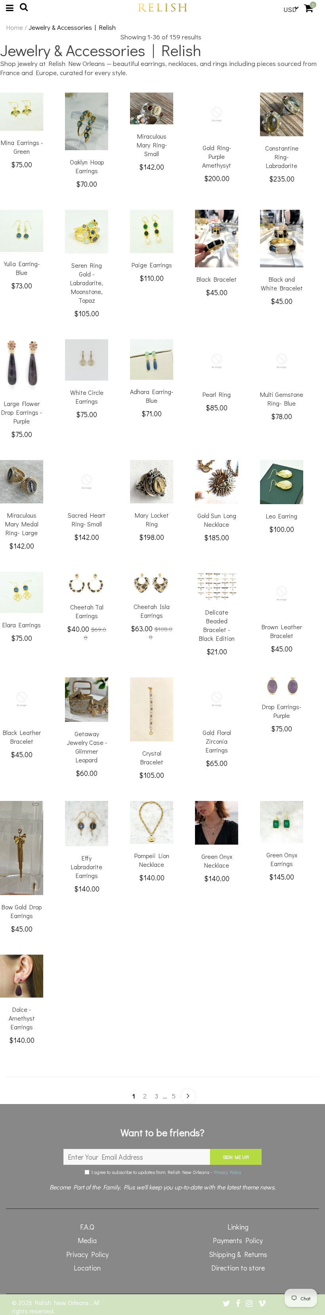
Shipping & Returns (238, 1254)
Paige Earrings (152, 265)
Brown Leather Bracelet (282, 631)
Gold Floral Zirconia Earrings (217, 741)
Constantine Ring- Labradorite (281, 157)
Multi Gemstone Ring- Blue (281, 398)
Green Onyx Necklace (216, 860)
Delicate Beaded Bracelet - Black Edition (217, 625)
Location (87, 1267)
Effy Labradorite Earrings (86, 867)
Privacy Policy (227, 1172)
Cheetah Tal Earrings (86, 611)
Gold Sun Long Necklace (216, 519)
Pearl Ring (217, 394)
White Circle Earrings (86, 396)
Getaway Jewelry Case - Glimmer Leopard (87, 746)
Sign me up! (236, 1157)
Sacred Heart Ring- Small (86, 519)
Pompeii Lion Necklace (151, 859)
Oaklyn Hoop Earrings (87, 166)
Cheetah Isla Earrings (152, 610)
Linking (238, 1227)
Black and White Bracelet (282, 283)
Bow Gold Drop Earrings (22, 911)
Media (87, 1240)
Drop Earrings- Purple (281, 710)
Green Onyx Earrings (281, 859)
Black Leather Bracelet (22, 736)
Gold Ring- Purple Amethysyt (216, 156)
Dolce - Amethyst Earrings (22, 1018)
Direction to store (238, 1267)
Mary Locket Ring (152, 519)
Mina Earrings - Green (22, 146)
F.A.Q (87, 1227)
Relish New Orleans (62, 1302)
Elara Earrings (21, 625)
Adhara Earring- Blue (151, 395)
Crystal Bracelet (151, 757)
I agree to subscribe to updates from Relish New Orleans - (165, 1172)
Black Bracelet (217, 279)
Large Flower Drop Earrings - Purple (21, 412)
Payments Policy (238, 1240)
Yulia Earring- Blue (22, 268)
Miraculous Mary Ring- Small (152, 145)
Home (14, 27)
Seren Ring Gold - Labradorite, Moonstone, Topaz (86, 282)
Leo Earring (281, 516)
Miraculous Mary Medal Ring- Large (21, 524)
